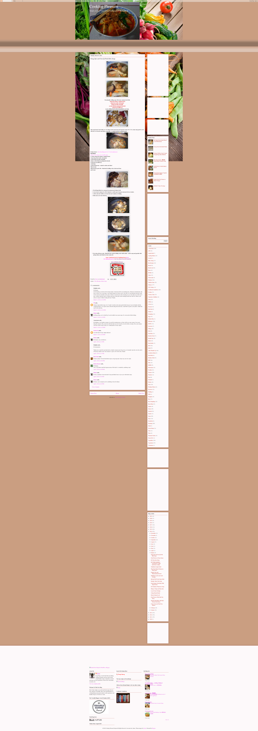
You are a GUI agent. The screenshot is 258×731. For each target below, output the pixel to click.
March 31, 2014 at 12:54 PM (100, 310)
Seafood (150, 411)
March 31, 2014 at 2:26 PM (99, 317)
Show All (167, 719)
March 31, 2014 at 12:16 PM (100, 299)
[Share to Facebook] (114, 279)
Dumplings (150, 314)
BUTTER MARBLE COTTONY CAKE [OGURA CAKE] (156, 563)
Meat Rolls (150, 355)
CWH (149, 302)
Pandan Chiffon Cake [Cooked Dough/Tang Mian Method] (160, 153)
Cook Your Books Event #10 (120, 259)
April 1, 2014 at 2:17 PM (99, 353)
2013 (151, 612)
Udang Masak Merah (155, 593)
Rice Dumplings (151, 401)
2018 (151, 522)
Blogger (153, 728)
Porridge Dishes (151, 387)
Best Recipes (151, 263)
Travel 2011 (150, 438)
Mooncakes (150, 367)
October (153, 537)
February (153, 607)
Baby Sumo (96, 356)
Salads (149, 406)
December (153, 533)
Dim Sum (150, 309)
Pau (149, 377)
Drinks (149, 311)
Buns (149, 270)
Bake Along (150, 260)
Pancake (150, 374)
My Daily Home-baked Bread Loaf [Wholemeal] (160, 140)
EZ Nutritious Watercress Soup (157, 586)
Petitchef (150, 379)
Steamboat (150, 421)
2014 (151, 531)
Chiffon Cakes (151, 282)
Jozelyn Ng (96, 330)
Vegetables (150, 440)
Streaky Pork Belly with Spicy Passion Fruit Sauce (157, 601)
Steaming (150, 423)
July (152, 544)
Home (117, 393)
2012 (151, 615)
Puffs (149, 394)
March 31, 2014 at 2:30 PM (99, 327)
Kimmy (95, 313)
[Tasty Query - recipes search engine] (120, 675)
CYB (95, 281)
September (153, 539)
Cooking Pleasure (103, 6)
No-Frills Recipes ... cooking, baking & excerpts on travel (154, 683)
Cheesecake (150, 277)
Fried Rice (150, 333)
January (153, 610)
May (152, 548)
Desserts (150, 306)
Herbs (102, 281)
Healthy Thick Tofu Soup (156, 581)
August (153, 542)
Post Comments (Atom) (120, 397)
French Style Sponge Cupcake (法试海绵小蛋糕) (160, 173)
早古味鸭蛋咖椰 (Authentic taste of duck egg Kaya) (157, 695)
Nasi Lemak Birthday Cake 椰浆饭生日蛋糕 (158, 713)
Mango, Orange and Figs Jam (157, 588)
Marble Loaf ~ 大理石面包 (156, 685)
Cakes (149, 275)
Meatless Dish (151, 357)
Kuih (149, 348)
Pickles (149, 382)
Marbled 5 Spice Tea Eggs (159, 186)
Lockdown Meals (152, 353)
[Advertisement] (157, 75)
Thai (149, 433)
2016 (151, 527)
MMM (149, 365)
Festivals (150, 326)
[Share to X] (113, 279)
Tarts (149, 430)
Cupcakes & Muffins (152, 297)
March (152, 552)
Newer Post (93, 393)
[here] (127, 257)
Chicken (150, 280)
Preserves (150, 389)
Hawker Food (151, 336)
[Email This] (110, 279)
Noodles (150, 370)
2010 (151, 619)
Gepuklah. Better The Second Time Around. (157, 675)
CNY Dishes (151, 287)
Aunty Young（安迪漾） (150, 693)
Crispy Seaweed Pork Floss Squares (157, 604)
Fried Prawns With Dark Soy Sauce (157, 597)
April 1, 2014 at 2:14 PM (99, 341)
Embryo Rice (151, 319)
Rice (149, 399)
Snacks (149, 413)
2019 (151, 520)
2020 (151, 518)
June (152, 546)
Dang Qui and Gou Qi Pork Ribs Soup (157, 555)
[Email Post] (108, 279)
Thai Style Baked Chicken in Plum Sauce (157, 569)
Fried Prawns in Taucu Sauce (157, 558)
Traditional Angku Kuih (156, 566)
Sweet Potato (151, 428)
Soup (105, 281)
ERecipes (99, 281)
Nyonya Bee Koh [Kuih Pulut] (160, 146)
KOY (149, 345)
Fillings (149, 328)
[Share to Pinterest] (115, 279)
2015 (151, 529)
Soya (149, 418)
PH (94, 303)
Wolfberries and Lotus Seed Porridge (157, 576)
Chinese (150, 284)
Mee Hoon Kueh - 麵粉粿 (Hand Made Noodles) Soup (160, 160)
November (153, 535)
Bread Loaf (150, 267)
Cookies (150, 292)
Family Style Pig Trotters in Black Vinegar (159, 180)
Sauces (149, 408)
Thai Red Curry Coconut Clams (156, 703)
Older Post (141, 393)
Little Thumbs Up (152, 350)
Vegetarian (150, 443)
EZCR (149, 323)
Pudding (150, 392)
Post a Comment (95, 387)
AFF (149, 251)
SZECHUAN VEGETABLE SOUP (160, 167)
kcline (145, 728)
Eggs (149, 316)
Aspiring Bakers (151, 255)
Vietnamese (150, 445)
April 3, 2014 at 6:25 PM (99, 384)
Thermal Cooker (151, 435)
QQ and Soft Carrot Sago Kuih (157, 579)
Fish (149, 331)
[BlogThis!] (112, 279)
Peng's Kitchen (148, 702)
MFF (149, 360)
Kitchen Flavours (119, 262)
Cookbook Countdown (153, 289)
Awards (150, 258)
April (152, 550)
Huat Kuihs (150, 343)
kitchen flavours (97, 364)
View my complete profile (94, 683)
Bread (149, 265)
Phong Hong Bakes (149, 674)
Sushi (149, 425)
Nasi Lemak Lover (149, 711)
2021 (151, 516)
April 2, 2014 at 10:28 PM (99, 369)
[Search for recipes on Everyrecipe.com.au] (120, 681)
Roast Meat (150, 404)
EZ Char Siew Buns (155, 560)
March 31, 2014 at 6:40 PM (99, 334)
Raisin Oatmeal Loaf (155, 595)
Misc (149, 362)
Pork (149, 384)
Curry (149, 299)
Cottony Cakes (151, 294)
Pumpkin (150, 396)
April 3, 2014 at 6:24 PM (99, 376)
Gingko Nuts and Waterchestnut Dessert (156, 573)
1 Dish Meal (151, 248)
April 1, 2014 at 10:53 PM (99, 360)
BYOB (149, 272)
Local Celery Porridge (155, 591)
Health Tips (150, 338)
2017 (151, 525)
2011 (151, 617)
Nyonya (150, 372)
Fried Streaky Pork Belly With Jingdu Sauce (157, 584)
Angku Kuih (151, 253)
